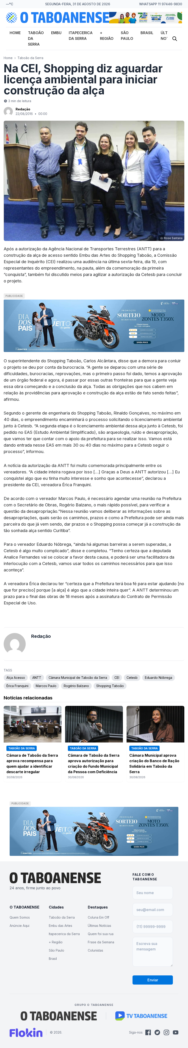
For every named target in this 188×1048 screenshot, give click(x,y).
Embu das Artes (60, 926)
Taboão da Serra (30, 58)
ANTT (36, 678)
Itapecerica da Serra (64, 934)
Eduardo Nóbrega (158, 678)
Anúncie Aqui (19, 926)
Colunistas (95, 950)
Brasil (147, 32)
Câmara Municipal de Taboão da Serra (78, 678)
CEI (116, 678)
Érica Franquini (17, 686)
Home (15, 32)
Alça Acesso (15, 678)
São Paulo (56, 950)
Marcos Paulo (46, 686)
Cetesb (132, 678)
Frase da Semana (101, 942)
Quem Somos (20, 917)
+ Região (56, 942)
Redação (23, 109)
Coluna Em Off (98, 917)
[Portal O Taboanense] (59, 1016)
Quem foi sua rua (100, 934)
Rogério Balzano (76, 686)
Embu (56, 32)
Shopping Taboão (110, 686)
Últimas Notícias (99, 926)
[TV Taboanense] (141, 1016)
